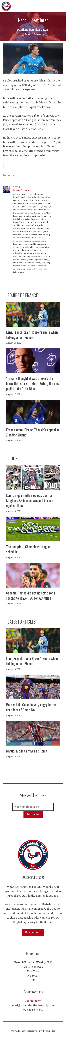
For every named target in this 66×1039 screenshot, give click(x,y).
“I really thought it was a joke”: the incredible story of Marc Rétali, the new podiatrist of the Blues (32, 383)
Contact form (33, 1001)
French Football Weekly (30, 1031)
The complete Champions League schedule (28, 549)
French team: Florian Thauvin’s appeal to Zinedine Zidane (33, 432)
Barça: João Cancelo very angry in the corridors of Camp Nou (31, 707)
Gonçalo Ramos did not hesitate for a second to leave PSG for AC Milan (30, 595)
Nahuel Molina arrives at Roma (26, 751)
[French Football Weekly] (6, 6)
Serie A (12, 175)
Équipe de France (23, 295)
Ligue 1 (14, 458)
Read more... (33, 932)
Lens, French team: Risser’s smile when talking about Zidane (32, 334)
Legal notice (49, 1031)
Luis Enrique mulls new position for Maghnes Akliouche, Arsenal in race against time (29, 500)
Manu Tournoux (23, 190)
